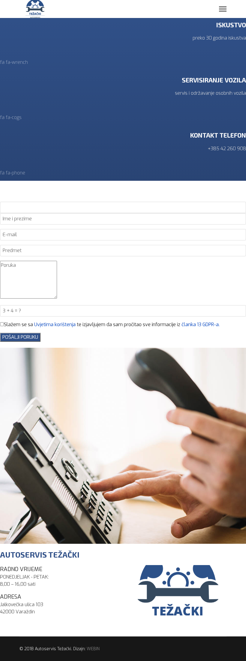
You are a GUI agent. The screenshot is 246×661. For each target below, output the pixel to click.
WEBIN (93, 649)
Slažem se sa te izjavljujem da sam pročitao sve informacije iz (112, 324)
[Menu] (222, 9)
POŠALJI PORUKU (20, 337)
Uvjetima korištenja (55, 324)
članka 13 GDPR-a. (201, 324)
